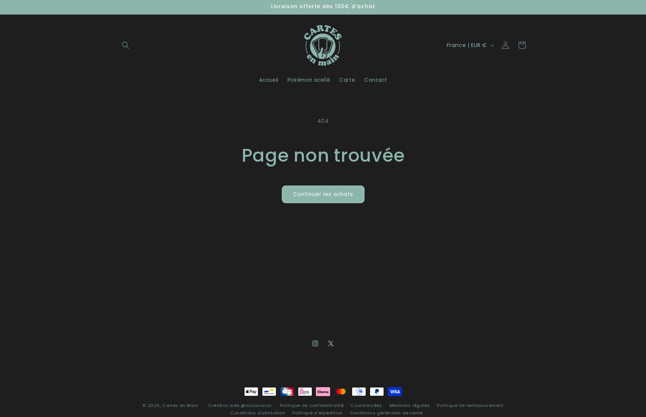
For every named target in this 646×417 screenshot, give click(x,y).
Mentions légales (410, 405)
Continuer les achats (323, 194)
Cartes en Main (180, 405)
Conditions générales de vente (386, 413)
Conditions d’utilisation (258, 413)
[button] (125, 45)
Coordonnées (366, 405)
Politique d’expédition (317, 413)
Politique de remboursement (470, 405)
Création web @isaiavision (240, 405)
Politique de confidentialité (312, 405)
